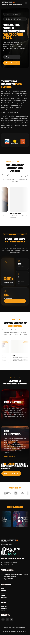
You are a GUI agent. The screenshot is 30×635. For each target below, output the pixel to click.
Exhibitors (3, 593)
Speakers (3, 595)
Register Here (10, 57)
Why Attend (3, 590)
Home (2, 588)
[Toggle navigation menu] (26, 3)
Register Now (10, 473)
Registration (4, 598)
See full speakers (12, 301)
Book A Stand (10, 63)
